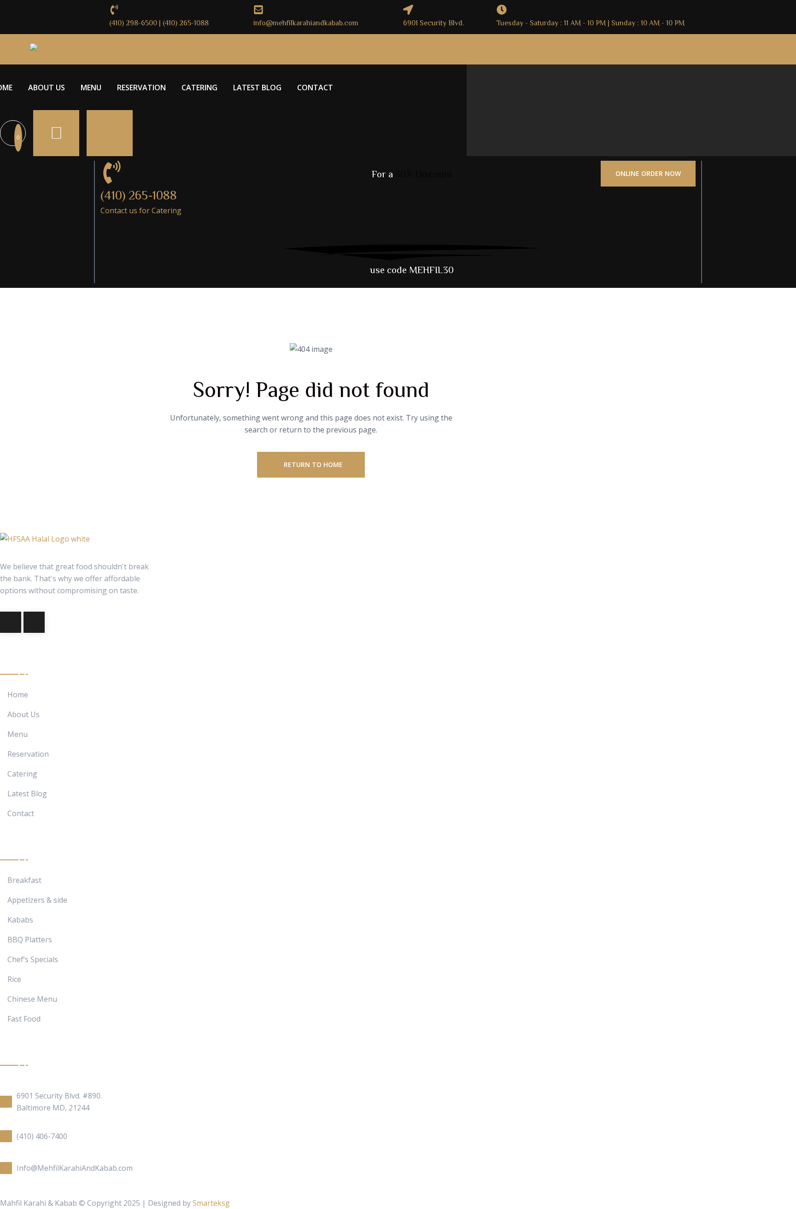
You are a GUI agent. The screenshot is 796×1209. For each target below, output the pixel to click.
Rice (14, 979)
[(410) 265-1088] (111, 172)
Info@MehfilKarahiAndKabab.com (75, 1168)
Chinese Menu (32, 999)
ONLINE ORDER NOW (648, 173)
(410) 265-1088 (138, 194)
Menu (91, 87)
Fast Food (24, 1019)
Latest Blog (257, 87)
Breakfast (24, 880)
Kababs (20, 920)
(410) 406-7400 (42, 1136)
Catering (199, 87)
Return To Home (313, 464)
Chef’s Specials (32, 959)
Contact (315, 87)
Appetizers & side (37, 900)
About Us (46, 87)
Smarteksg (211, 1203)
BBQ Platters (29, 940)
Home (17, 695)
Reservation (141, 87)
